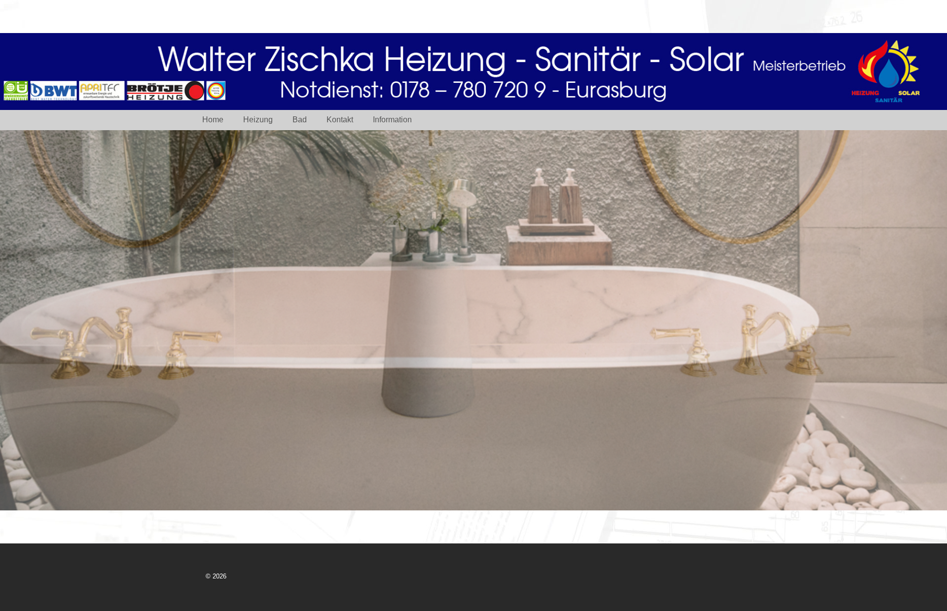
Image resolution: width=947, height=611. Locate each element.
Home (212, 119)
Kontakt (340, 119)
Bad (299, 119)
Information (392, 119)
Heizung (258, 119)
